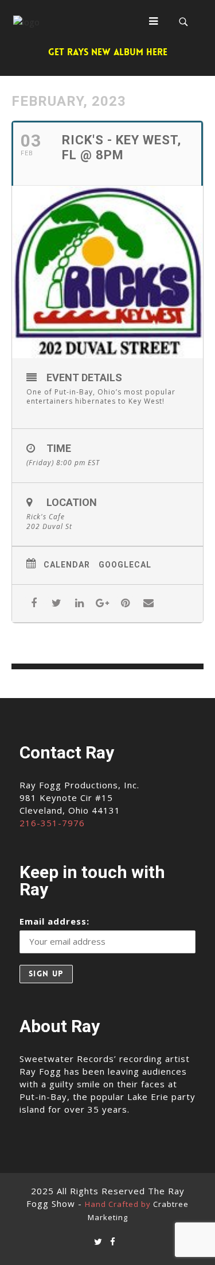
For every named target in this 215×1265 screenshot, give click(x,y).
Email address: (54, 921)
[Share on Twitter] (56, 603)
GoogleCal (125, 564)
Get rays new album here (107, 52)
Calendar (67, 564)
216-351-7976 (52, 823)
